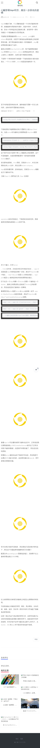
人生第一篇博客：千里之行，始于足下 (16, 705)
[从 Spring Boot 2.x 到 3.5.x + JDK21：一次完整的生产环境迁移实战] (10, 719)
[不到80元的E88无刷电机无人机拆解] (30, 676)
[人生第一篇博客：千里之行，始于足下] (10, 700)
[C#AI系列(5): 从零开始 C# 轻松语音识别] (30, 688)
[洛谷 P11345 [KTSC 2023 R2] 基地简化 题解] (30, 703)
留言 (17, 739)
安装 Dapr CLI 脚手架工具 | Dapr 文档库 (15, 176)
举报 (36, 639)
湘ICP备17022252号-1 (20, 742)
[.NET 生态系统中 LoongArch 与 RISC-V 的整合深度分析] (10, 679)
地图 (21, 739)
